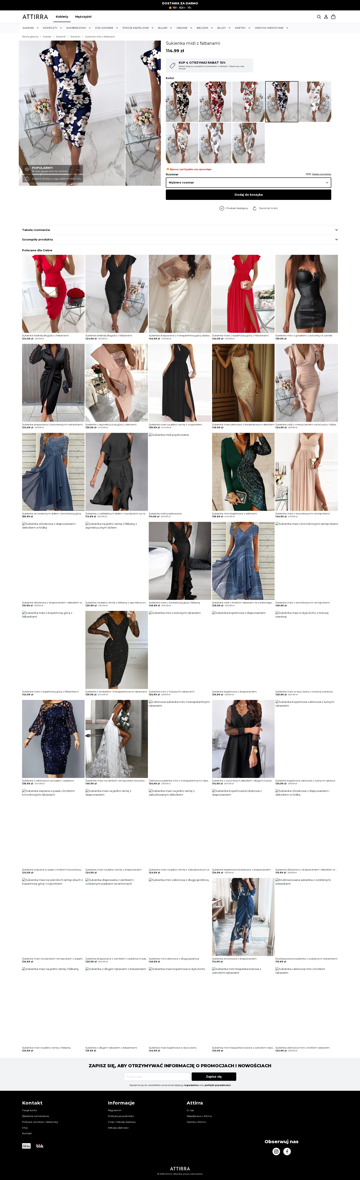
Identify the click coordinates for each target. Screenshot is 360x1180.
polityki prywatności (218, 1085)
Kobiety (62, 17)
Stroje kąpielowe (135, 27)
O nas (190, 1110)
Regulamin (114, 1110)
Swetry (240, 27)
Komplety (50, 27)
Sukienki (28, 27)
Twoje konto (29, 1110)
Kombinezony (76, 27)
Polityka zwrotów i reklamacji (40, 1121)
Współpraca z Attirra (199, 1116)
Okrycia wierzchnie (269, 27)
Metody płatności (118, 1127)
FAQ (25, 1127)
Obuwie (182, 27)
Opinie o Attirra (196, 1121)
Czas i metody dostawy (122, 1121)
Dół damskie (104, 27)
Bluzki (162, 27)
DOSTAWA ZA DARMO (180, 3)
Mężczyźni (83, 17)
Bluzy (222, 27)
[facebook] (287, 1151)
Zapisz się (214, 1076)
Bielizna (202, 27)
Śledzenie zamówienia (35, 1116)
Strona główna (30, 36)
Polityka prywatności (121, 1116)
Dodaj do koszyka (249, 195)
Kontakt (27, 1133)
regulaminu (191, 1085)
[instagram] (276, 1151)
